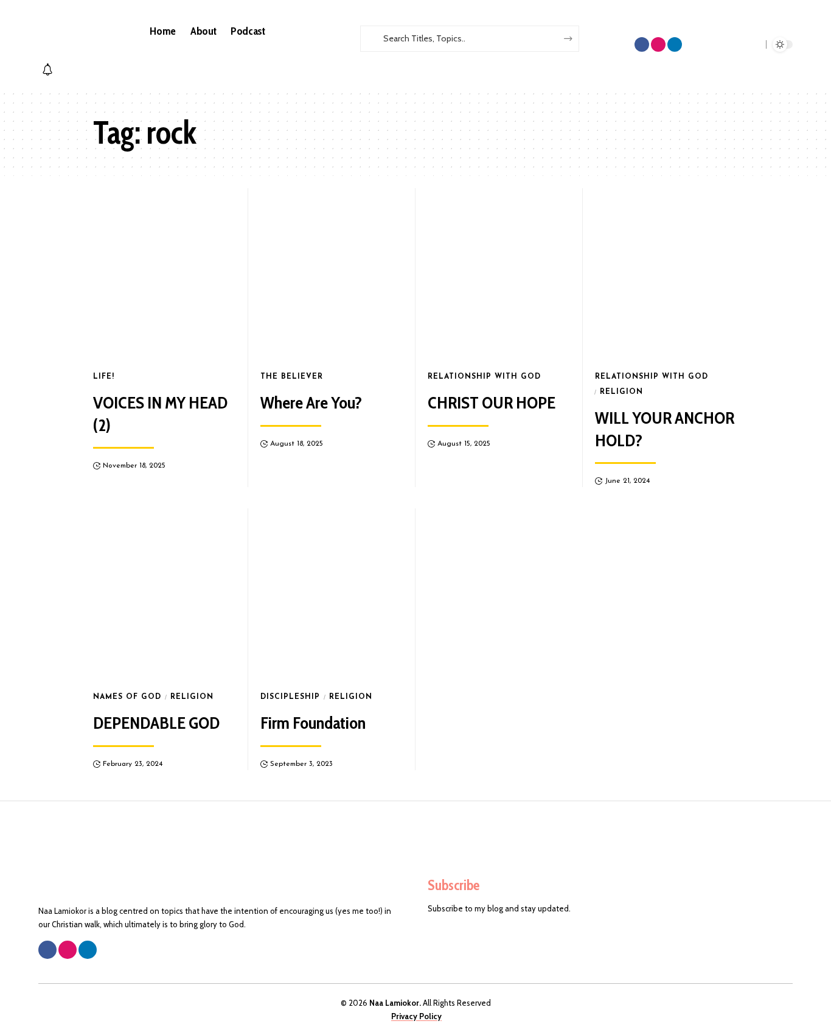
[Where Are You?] (331, 274)
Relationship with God (484, 377)
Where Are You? (311, 402)
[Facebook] (642, 44)
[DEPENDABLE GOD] (164, 594)
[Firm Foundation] (331, 594)
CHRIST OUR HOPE (491, 402)
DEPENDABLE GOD (156, 722)
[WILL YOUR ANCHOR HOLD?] (666, 274)
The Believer (291, 377)
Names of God (127, 697)
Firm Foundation (313, 722)
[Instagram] (658, 44)
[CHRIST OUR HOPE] (499, 274)
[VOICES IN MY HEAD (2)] (164, 274)
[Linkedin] (674, 44)
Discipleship (290, 697)
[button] (447, 58)
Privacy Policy (416, 1016)
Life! (103, 377)
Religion (621, 392)
